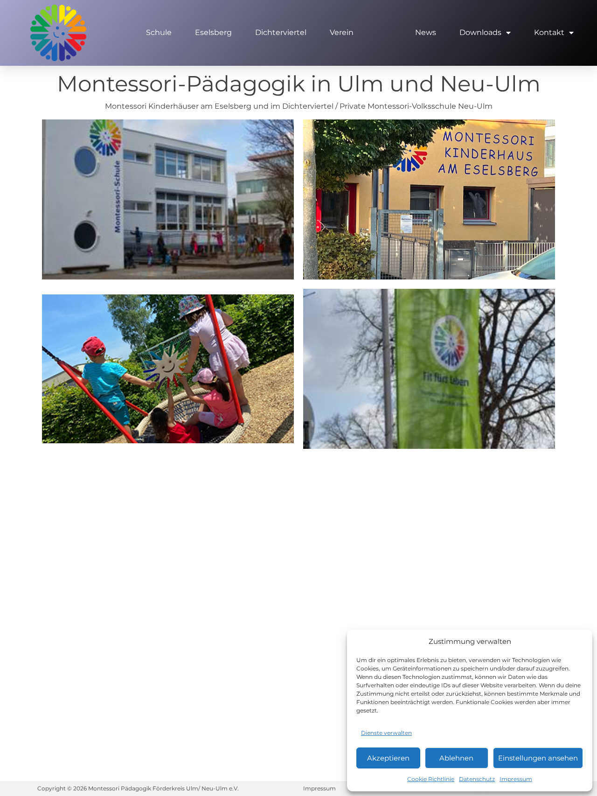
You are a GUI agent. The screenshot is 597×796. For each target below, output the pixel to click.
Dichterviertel (280, 32)
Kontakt (549, 32)
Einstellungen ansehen (538, 758)
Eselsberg (213, 32)
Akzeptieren (388, 758)
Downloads (480, 32)
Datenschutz (477, 778)
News (425, 32)
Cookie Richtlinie (430, 778)
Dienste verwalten (386, 732)
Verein (342, 32)
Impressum (516, 778)
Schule (159, 32)
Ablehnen (456, 758)
